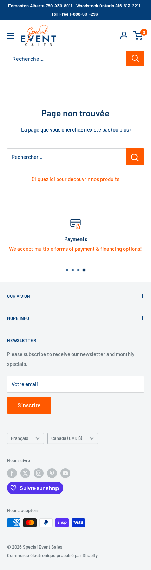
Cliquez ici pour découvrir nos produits (75, 179)
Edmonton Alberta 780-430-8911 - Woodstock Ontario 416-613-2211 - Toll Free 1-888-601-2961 (75, 10)
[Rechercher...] (135, 156)
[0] (138, 35)
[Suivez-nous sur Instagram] (39, 473)
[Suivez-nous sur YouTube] (65, 473)
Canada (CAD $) (66, 438)
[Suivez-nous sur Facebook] (12, 473)
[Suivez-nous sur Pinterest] (52, 473)
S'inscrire (29, 405)
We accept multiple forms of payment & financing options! (75, 249)
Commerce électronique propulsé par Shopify (52, 555)
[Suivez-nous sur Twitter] (25, 473)
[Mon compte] (123, 35)
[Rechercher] (135, 58)
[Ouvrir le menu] (10, 36)
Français (19, 438)
